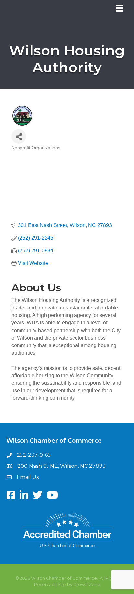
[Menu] (119, 8)
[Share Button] (18, 136)
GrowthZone (86, 584)
